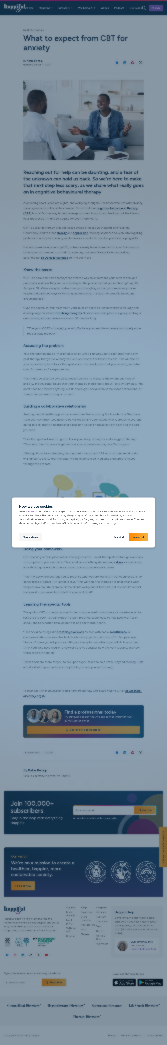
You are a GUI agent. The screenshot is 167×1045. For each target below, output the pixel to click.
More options (30, 537)
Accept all (138, 537)
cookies (32, 511)
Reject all (119, 537)
